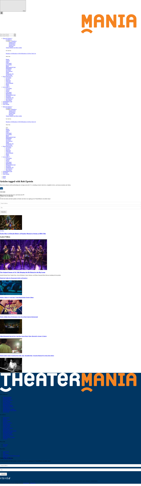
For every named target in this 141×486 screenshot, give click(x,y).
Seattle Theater (6, 407)
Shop (4, 453)
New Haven (9, 100)
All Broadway (12, 43)
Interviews (8, 80)
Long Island (8, 63)
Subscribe (3, 212)
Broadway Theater (7, 397)
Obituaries (8, 81)
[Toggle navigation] (1, 13)
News (4, 177)
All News (5, 438)
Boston (7, 59)
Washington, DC (10, 74)
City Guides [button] (6, 87)
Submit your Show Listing (16, 47)
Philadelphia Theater (7, 405)
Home (4, 176)
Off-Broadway (14, 53)
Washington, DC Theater (9, 409)
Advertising (5, 454)
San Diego (8, 70)
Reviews (8, 79)
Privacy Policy (26, 483)
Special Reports (9, 83)
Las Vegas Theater (7, 402)
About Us (5, 457)
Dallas (7, 62)
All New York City (31, 53)
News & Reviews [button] (7, 76)
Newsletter (5, 103)
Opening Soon (12, 42)
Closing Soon (12, 45)
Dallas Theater (6, 426)
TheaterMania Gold (7, 101)
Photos (7, 84)
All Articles (8, 77)
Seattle (7, 72)
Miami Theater (6, 403)
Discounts (11, 46)
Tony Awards (6, 104)
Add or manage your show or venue (11, 455)
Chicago (8, 60)
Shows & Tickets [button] (7, 38)
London (5, 446)
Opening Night (6, 420)
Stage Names (6, 451)
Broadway (14, 41)
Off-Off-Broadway (22, 53)
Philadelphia (9, 68)
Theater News (6, 417)
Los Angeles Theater (8, 400)
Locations (8, 39)
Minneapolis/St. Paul (10, 67)
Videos (7, 85)
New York (5, 444)
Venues (8, 47)
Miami (7, 66)
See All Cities (9, 75)
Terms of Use (32, 483)
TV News (2, 230)
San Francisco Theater (8, 406)
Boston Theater (6, 401)
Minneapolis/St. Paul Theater (9, 410)
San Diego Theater (7, 433)
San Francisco (9, 71)
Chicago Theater (7, 398)
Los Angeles (9, 64)
